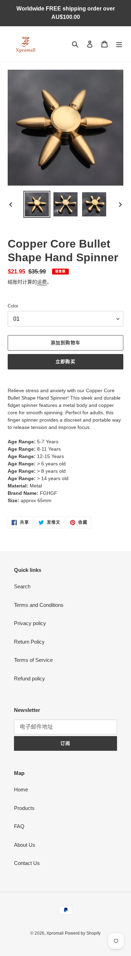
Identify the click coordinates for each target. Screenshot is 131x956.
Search (22, 586)
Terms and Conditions (39, 605)
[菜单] (119, 43)
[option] (37, 204)
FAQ (19, 826)
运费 (42, 282)
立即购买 (65, 361)
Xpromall (55, 933)
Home (21, 789)
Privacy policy (30, 623)
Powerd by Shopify (83, 933)
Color (13, 306)
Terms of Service (33, 660)
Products (24, 808)
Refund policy (29, 678)
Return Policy (29, 642)
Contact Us (27, 863)
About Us (24, 845)
